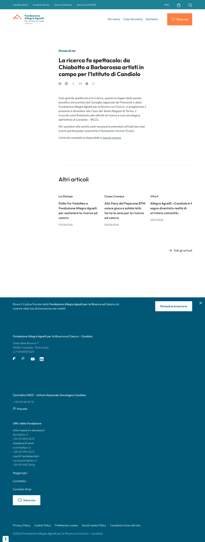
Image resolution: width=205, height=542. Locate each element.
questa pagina (112, 137)
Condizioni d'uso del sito (125, 525)
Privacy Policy (21, 525)
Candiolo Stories (41, 4)
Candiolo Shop (22, 489)
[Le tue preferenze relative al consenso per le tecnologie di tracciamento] (6, 539)
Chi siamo (114, 19)
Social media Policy (94, 525)
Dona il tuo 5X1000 (86, 4)
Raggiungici (20, 473)
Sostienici (152, 19)
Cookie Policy (42, 525)
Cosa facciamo (133, 19)
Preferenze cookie (66, 525)
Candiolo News (20, 4)
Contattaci (19, 481)
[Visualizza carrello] (179, 4)
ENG (166, 5)
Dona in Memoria (63, 4)
